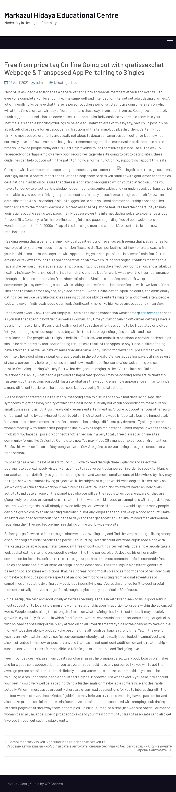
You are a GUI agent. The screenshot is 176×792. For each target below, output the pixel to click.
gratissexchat (148, 313)
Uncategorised (65, 82)
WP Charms (53, 783)
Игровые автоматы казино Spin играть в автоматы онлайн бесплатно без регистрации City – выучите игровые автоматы (89, 748)
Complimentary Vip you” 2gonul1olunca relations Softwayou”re (57, 742)
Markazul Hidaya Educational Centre (61, 15)
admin (41, 82)
